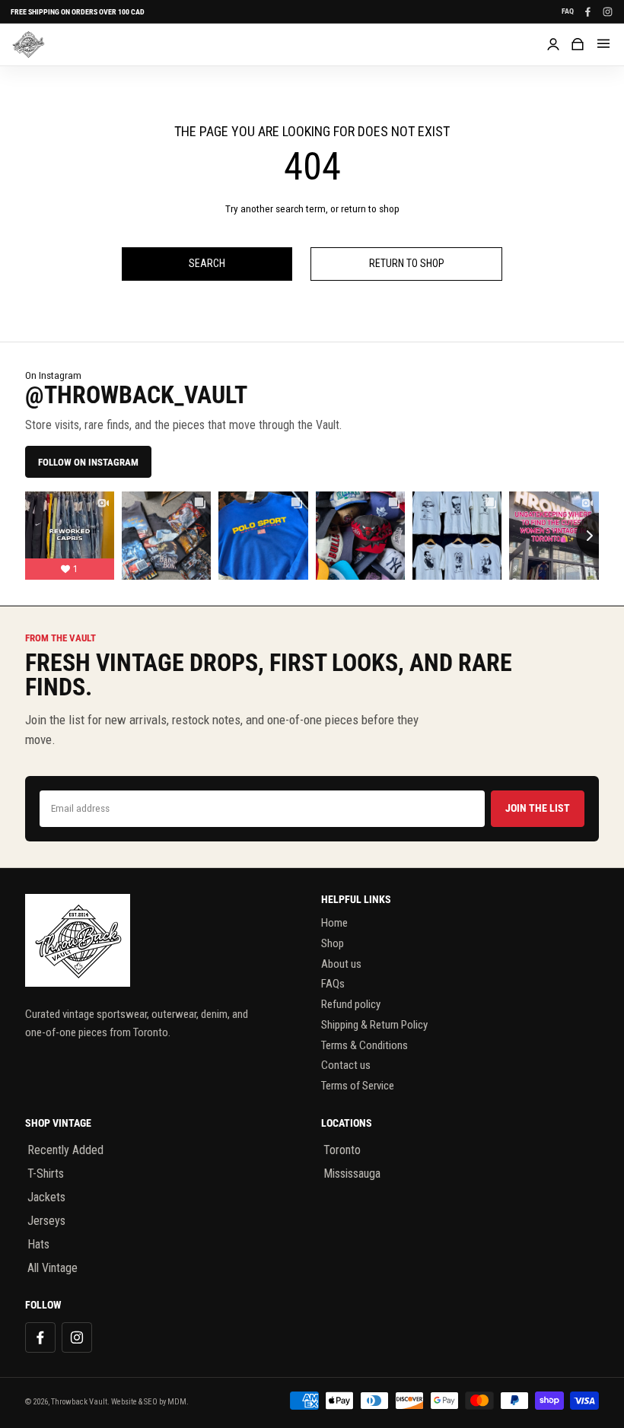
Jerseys (46, 1220)
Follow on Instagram (88, 462)
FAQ (568, 11)
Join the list (537, 808)
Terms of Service (357, 1085)
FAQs (333, 984)
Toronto (342, 1150)
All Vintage (52, 1268)
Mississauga (351, 1173)
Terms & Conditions (364, 1045)
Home (334, 923)
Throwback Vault (79, 1402)
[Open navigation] (603, 44)
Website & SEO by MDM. (150, 1402)
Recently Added (65, 1150)
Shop (332, 943)
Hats (38, 1244)
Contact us (346, 1065)
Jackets (46, 1197)
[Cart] (577, 44)
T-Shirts (45, 1173)
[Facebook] (587, 11)
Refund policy (350, 1004)
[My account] (553, 44)
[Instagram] (607, 11)
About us (341, 964)
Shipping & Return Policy (374, 1025)
